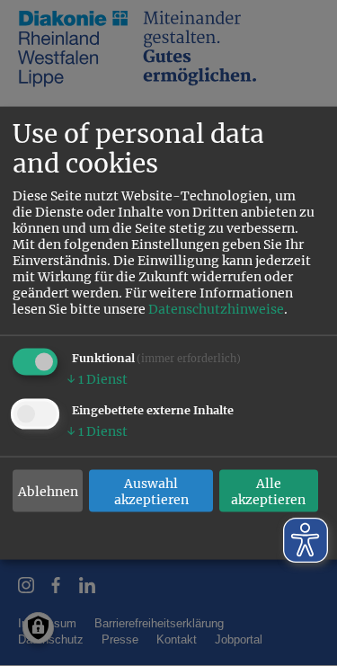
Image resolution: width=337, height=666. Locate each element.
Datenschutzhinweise (216, 309)
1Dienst (97, 379)
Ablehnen (48, 491)
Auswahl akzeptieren (151, 491)
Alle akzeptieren (268, 491)
